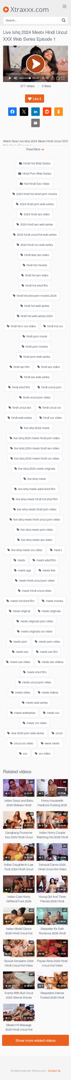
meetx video (22, 692)
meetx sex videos (52, 662)
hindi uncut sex (21, 407)
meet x (57, 550)
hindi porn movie (36, 336)
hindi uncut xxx (51, 407)
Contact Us (54, 1070)
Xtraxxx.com (29, 9)
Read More (33, 149)
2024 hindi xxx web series (36, 244)
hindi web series (21, 417)
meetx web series (36, 702)
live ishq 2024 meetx (36, 428)
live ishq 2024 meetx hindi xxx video (36, 458)
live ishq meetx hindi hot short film (36, 499)
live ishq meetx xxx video (26, 550)
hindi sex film (21, 367)
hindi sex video (50, 367)
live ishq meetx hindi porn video (36, 509)
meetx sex (21, 651)
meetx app (24, 570)
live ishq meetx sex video (36, 540)
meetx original (21, 611)
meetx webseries (24, 713)
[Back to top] (64, 1071)
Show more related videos (36, 1040)
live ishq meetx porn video (36, 529)
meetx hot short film (22, 601)
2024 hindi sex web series (36, 224)
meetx (21, 560)
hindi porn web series (36, 356)
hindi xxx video (52, 417)
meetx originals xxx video (36, 631)
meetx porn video (49, 641)
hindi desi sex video (36, 255)
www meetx (51, 743)
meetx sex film (48, 651)
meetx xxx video (36, 723)
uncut (58, 733)
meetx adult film (46, 560)
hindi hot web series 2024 (36, 316)
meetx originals (51, 611)
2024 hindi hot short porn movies (36, 194)
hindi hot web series (36, 306)
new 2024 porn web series (27, 733)
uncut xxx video (23, 743)
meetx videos (49, 692)
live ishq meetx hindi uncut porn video (36, 519)
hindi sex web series (36, 377)
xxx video (44, 753)
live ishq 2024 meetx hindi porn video (36, 438)
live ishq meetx (36, 479)
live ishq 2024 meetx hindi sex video (36, 448)
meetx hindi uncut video (36, 590)
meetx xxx (52, 713)
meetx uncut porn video (36, 682)
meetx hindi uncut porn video (36, 580)
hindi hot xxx (55, 326)
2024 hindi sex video (36, 214)
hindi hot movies (36, 265)
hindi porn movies (36, 346)
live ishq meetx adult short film (36, 489)
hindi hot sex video (36, 275)
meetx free (48, 570)
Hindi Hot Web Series (37, 163)
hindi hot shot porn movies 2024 (36, 295)
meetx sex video (19, 662)
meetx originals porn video (36, 621)
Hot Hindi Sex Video (36, 183)
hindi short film (20, 387)
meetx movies (54, 601)
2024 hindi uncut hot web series (36, 234)
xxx (24, 753)
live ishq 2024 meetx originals (36, 468)
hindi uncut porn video (36, 397)
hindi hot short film (36, 285)
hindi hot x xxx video (23, 326)
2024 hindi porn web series (36, 204)
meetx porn (19, 641)
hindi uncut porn (51, 387)
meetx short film (36, 672)
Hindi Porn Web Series (36, 173)
